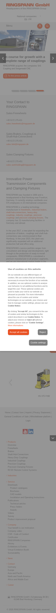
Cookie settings (38, 342)
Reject (43, 332)
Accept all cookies (18, 332)
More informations (15, 325)
